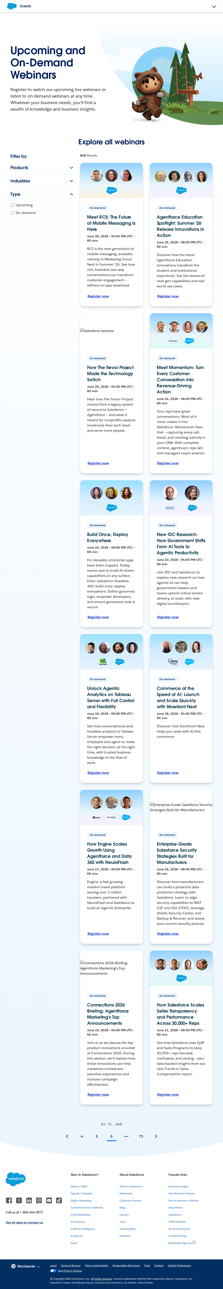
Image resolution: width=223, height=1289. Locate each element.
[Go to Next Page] (156, 1136)
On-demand (25, 213)
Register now (98, 296)
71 (141, 1136)
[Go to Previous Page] (67, 1136)
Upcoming (24, 205)
